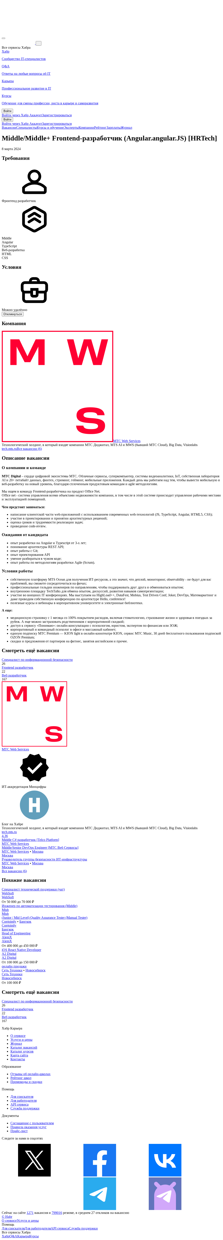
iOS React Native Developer (21, 950)
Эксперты (71, 127)
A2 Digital (9, 954)
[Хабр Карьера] (19, 43)
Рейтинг (100, 127)
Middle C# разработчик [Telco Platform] (30, 840)
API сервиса (19, 1104)
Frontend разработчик (17, 667)
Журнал (126, 127)
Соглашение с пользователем (32, 1123)
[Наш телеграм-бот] (165, 1209)
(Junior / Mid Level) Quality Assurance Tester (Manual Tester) (44, 917)
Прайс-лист (19, 1131)
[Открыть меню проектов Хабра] (3, 38)
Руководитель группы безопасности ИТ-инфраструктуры (44, 859)
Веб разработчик (14, 675)
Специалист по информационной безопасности (37, 660)
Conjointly (9, 921)
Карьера (23, 1236)
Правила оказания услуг (28, 1127)
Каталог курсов (22, 1051)
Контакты (17, 1059)
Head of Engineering (16, 933)
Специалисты (26, 127)
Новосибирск (35, 970)
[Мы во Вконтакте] (165, 1175)
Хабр (5, 1236)
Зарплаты (113, 127)
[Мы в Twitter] (34, 1175)
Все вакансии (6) (29, 449)
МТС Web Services (126, 441)
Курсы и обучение (50, 127)
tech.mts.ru (9, 449)
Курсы (34, 1236)
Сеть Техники (12, 970)
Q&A (13, 1236)
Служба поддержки (24, 1108)
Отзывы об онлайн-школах (30, 1074)
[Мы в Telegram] (99, 1209)
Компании (86, 127)
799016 (57, 1213)
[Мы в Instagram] (34, 1209)
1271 (30, 1213)
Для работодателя (23, 1100)
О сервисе (17, 1036)
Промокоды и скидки (26, 1082)
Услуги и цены (21, 1039)
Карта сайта (19, 1055)
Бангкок (25, 921)
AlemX (7, 937)
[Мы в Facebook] (99, 1175)
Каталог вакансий (23, 1047)
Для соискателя (21, 1096)
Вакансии (9, 127)
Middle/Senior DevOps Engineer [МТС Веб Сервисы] (40, 847)
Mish (5, 910)
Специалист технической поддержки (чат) (33, 889)
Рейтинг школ (20, 1078)
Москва (37, 851)
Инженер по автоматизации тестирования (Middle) (39, 906)
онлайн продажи (14, 966)
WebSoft (8, 893)
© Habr (7, 1216)
